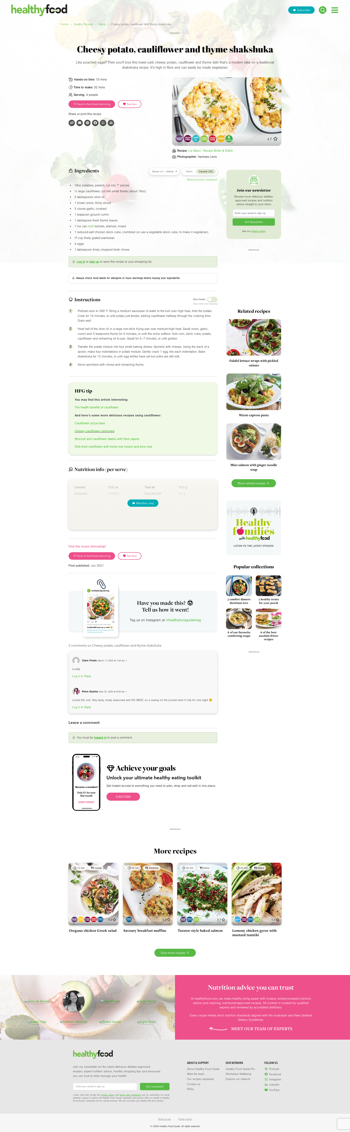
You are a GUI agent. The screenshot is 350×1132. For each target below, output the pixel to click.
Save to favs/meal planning (93, 104)
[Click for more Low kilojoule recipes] (196, 139)
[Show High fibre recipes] (87, 919)
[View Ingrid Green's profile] (146, 1022)
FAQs (190, 1089)
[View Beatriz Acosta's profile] (110, 1022)
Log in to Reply (81, 676)
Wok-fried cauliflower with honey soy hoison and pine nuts (113, 446)
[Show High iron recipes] (94, 919)
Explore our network (238, 1079)
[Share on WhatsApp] (103, 123)
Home (64, 24)
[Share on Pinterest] (87, 123)
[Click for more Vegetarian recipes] (221, 139)
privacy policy (258, 231)
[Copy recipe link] (72, 123)
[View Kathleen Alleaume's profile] (74, 1022)
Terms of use (164, 1119)
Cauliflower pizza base (90, 423)
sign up (94, 261)
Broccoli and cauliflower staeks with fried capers (107, 439)
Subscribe (303, 10)
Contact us (193, 1084)
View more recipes (173, 953)
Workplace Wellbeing (238, 1074)
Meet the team (195, 1074)
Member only (145, 503)
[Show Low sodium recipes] (196, 919)
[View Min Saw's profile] (74, 1001)
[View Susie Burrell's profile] (146, 1001)
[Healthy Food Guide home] (93, 1054)
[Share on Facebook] (95, 123)
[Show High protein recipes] (100, 919)
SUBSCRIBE (123, 796)
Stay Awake (199, 299)
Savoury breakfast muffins (144, 930)
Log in (81, 261)
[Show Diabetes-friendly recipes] (238, 919)
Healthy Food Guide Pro (240, 1069)
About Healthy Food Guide (203, 1069)
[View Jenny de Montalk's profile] (37, 1001)
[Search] (322, 10)
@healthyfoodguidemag (183, 620)
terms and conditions (130, 1095)
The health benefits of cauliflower (96, 407)
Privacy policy (185, 1119)
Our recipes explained (200, 1079)
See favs (131, 104)
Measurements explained (202, 179)
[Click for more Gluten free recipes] (179, 139)
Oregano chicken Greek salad (92, 930)
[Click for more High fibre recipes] (187, 139)
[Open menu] (334, 10)
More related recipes (252, 483)
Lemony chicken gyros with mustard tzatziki (254, 932)
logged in (100, 737)
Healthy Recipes (83, 24)
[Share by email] (79, 123)
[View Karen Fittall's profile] (37, 1022)
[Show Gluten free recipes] (74, 919)
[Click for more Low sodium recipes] (204, 139)
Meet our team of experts (261, 1028)
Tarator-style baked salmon (200, 930)
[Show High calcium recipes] (81, 919)
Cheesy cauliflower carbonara (94, 431)
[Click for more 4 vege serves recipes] (229, 139)
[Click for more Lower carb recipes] (212, 139)
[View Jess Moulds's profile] (110, 1001)
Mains (102, 24)
